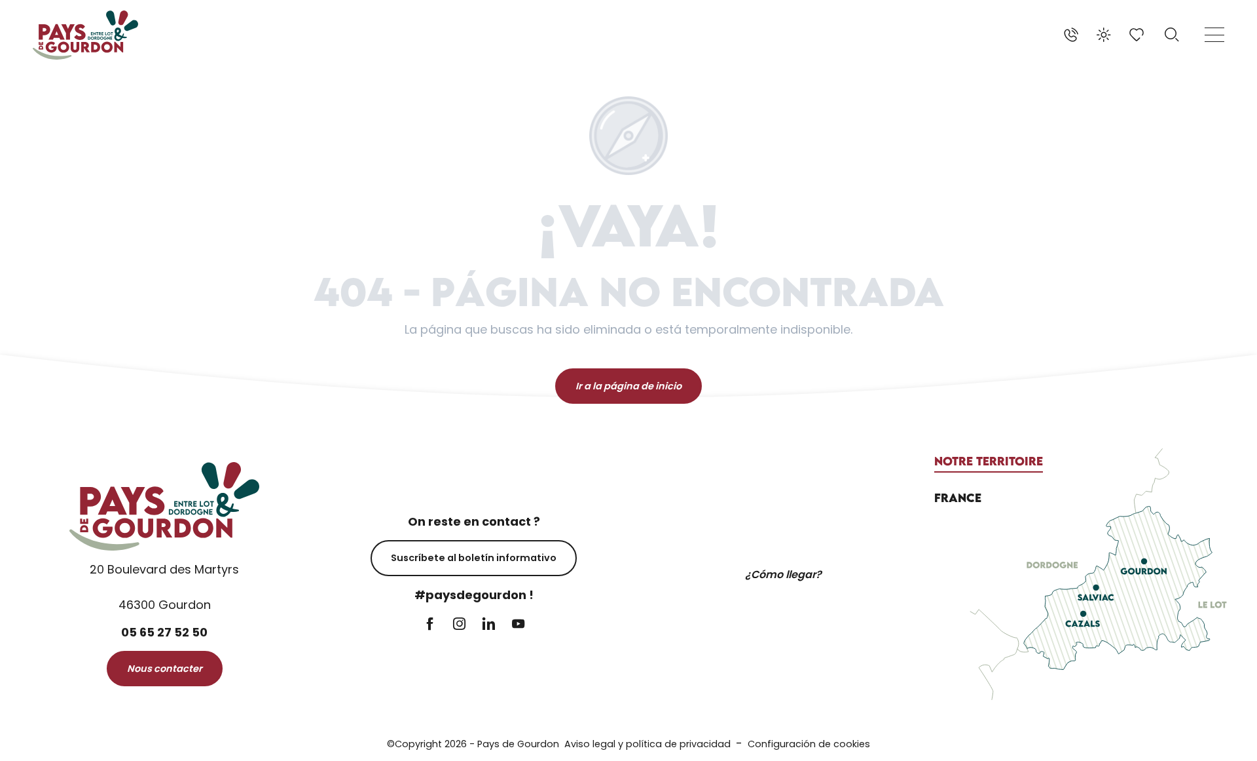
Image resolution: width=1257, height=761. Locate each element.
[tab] (989, 461)
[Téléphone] (1071, 35)
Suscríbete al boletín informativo (473, 557)
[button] (1172, 35)
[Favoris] (1138, 35)
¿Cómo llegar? (783, 574)
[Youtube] (518, 625)
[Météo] (1104, 35)
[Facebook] (429, 625)
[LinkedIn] (488, 625)
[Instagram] (459, 625)
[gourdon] (85, 35)
